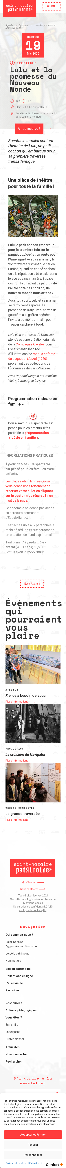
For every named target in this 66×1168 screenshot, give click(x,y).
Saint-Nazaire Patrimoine (19, 8)
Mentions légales (33, 902)
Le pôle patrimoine (18, 953)
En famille (12, 1024)
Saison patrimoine (18, 969)
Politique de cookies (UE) (33, 910)
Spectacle (23, 25)
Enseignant (13, 1032)
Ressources (14, 1003)
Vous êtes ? (14, 1017)
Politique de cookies (16, 1163)
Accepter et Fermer (33, 1134)
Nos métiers (13, 960)
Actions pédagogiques (21, 1010)
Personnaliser (33, 1155)
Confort (54, 1164)
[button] (33, 129)
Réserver (31, 882)
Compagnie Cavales (30, 344)
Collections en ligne (19, 976)
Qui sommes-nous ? (19, 934)
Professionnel (15, 1039)
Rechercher (14, 1061)
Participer (12, 990)
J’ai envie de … (16, 983)
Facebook (23, 882)
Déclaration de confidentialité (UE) (33, 906)
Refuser (33, 1144)
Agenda (9, 25)
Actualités (13, 1047)
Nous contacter (29, 889)
